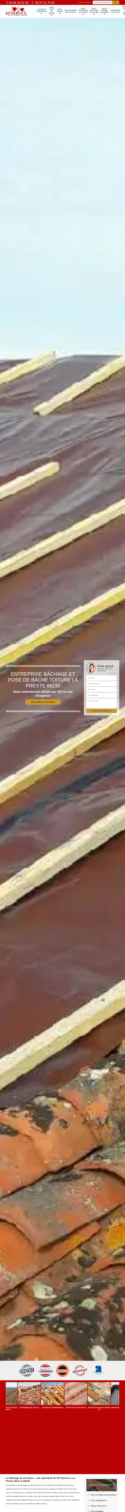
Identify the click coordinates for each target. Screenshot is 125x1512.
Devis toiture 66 (60, 11)
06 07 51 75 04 (44, 2)
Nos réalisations (43, 702)
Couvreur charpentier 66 (41, 11)
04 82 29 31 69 (18, 2)
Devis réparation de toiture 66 (83, 11)
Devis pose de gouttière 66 (104, 11)
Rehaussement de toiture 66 (71, 11)
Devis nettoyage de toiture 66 (94, 11)
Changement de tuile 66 (115, 11)
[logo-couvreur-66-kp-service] (18, 11)
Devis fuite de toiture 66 (51, 11)
